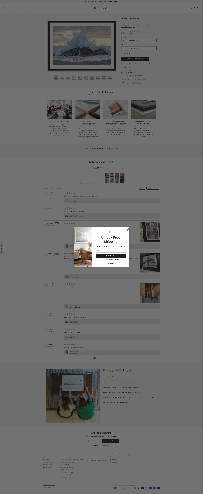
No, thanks (110, 263)
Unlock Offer (110, 256)
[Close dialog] (127, 229)
